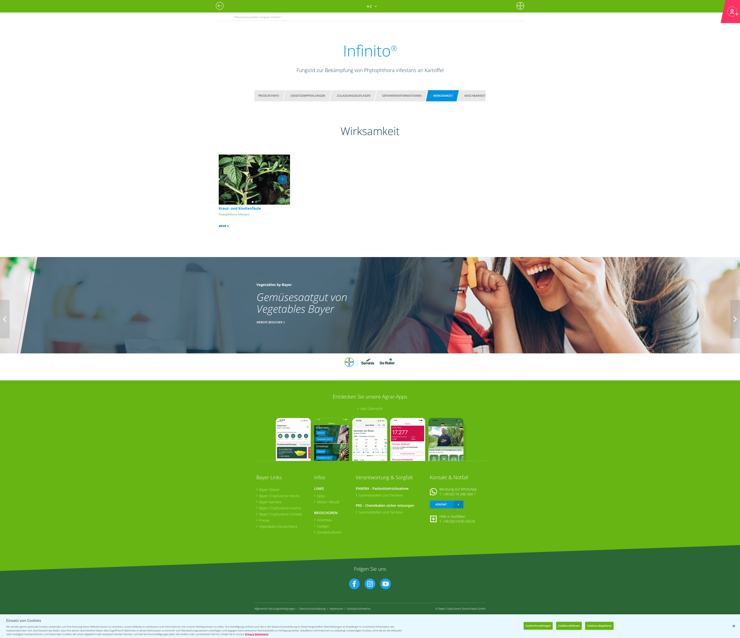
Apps (321, 495)
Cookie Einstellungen (538, 625)
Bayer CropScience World (279, 495)
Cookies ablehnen (569, 625)
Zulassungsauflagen (353, 96)
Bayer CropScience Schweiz (280, 514)
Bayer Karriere (270, 502)
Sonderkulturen (329, 532)
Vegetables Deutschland (278, 526)
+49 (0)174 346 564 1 (459, 494)
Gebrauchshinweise (359, 608)
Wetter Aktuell (328, 502)
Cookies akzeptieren (599, 625)
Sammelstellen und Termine (381, 495)
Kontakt (441, 504)
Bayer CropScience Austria (280, 508)
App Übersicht (371, 408)
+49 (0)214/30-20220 (459, 521)
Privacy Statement (256, 634)
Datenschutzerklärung (312, 608)
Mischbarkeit (474, 96)
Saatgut (323, 526)
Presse (264, 520)
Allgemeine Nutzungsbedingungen (274, 608)
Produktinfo (268, 96)
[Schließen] (734, 626)
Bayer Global (269, 489)
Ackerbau (324, 520)
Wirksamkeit (443, 96)
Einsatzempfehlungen (308, 96)
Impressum (336, 608)
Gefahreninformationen (402, 96)
